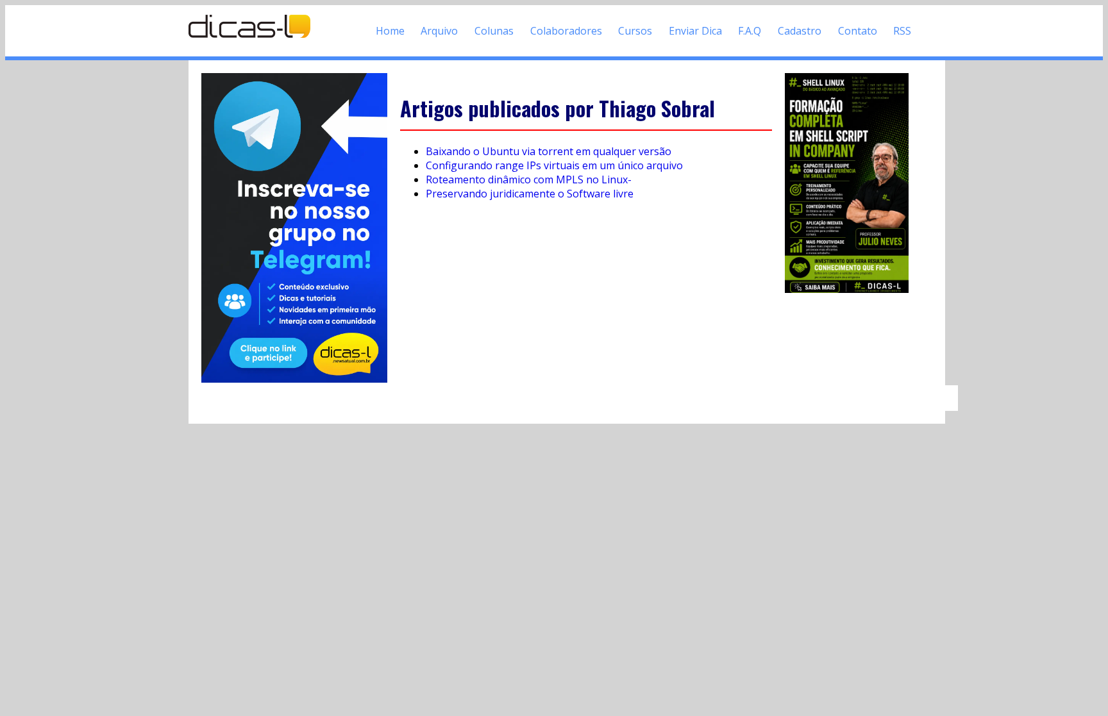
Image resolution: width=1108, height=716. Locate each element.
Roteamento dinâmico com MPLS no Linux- (529, 179)
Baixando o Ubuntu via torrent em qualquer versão (548, 151)
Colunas (494, 31)
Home (390, 31)
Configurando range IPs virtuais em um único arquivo (554, 165)
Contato (857, 31)
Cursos (635, 31)
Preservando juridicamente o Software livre (530, 194)
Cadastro (799, 31)
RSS (902, 31)
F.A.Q (749, 31)
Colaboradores (566, 31)
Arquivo (439, 31)
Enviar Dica (695, 31)
